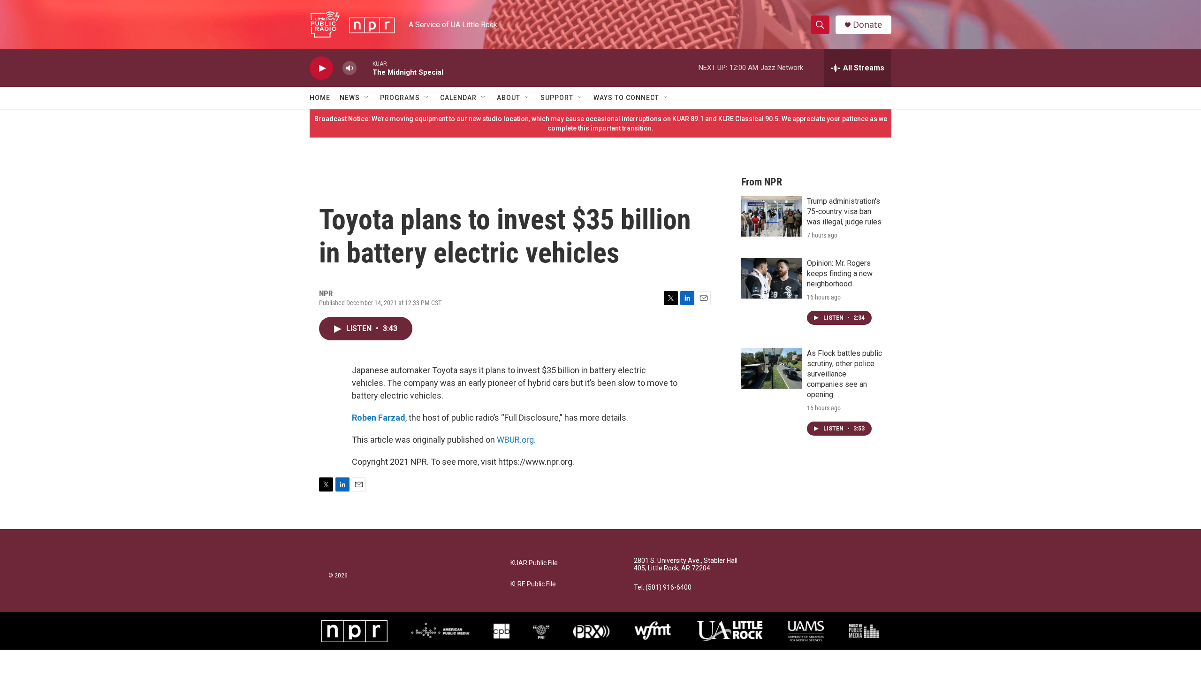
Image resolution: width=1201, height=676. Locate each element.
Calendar (458, 97)
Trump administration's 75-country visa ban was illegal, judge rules (844, 211)
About (508, 97)
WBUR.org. (516, 440)
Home (320, 97)
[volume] (349, 68)
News (350, 97)
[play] (321, 68)
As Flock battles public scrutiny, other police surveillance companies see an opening (844, 374)
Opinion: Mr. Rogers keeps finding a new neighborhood (840, 273)
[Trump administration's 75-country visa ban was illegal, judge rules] (771, 216)
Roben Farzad (378, 417)
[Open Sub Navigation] (367, 97)
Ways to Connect (626, 97)
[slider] (364, 68)
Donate (867, 25)
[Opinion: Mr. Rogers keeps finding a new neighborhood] (771, 278)
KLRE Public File (533, 584)
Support (556, 97)
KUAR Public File (534, 563)
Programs (400, 97)
